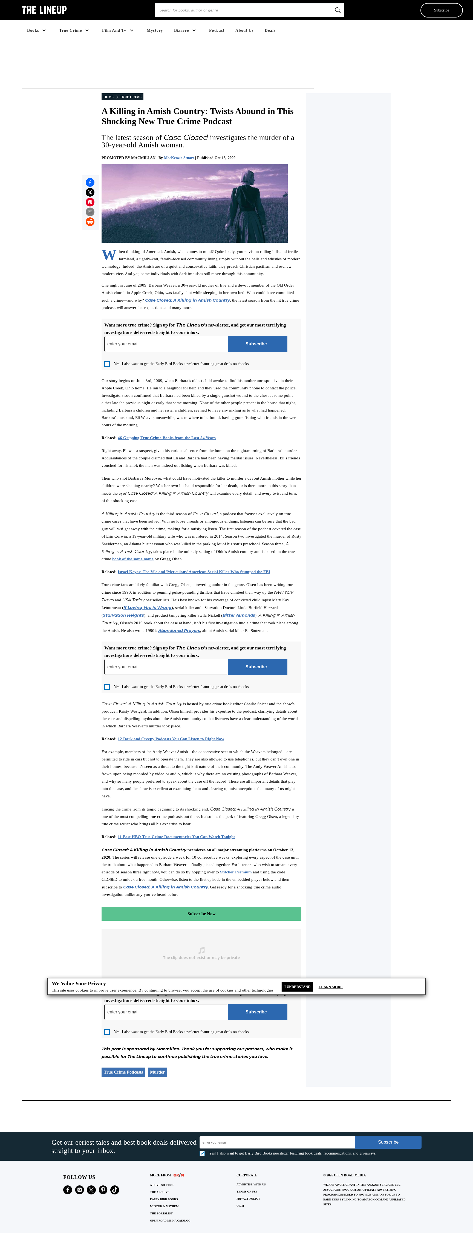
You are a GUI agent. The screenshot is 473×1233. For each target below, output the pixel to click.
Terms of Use (246, 1191)
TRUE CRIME (131, 97)
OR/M (240, 1205)
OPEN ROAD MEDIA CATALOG (170, 1220)
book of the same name (133, 559)
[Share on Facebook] (90, 182)
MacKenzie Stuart (179, 158)
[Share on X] (90, 192)
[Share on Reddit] (90, 221)
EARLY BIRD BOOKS (164, 1199)
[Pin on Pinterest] (90, 202)
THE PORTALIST (161, 1213)
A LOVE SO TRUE (162, 1185)
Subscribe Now (202, 913)
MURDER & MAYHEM (164, 1206)
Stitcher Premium (236, 872)
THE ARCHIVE (159, 1192)
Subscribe (441, 10)
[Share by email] (90, 212)
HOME (108, 97)
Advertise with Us (251, 1184)
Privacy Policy (248, 1198)
